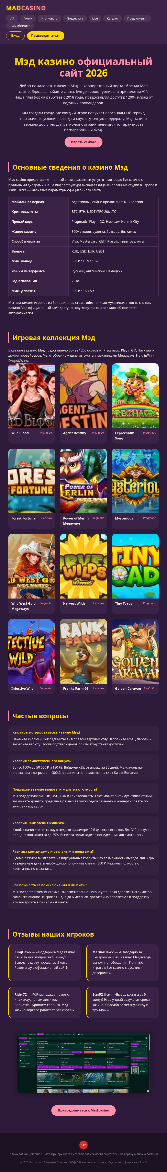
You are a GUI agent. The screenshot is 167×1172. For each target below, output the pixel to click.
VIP (12, 18)
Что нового (49, 18)
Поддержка (75, 18)
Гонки (28, 18)
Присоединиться (45, 35)
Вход (15, 35)
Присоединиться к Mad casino (83, 1110)
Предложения (137, 18)
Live (95, 18)
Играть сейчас (83, 142)
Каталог (112, 18)
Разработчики (20, 25)
